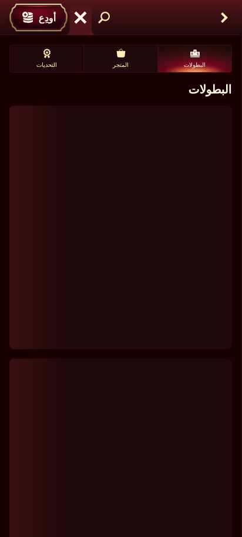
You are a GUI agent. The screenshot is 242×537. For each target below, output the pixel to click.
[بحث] (104, 17)
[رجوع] (224, 17)
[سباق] (80, 17)
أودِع (47, 17)
